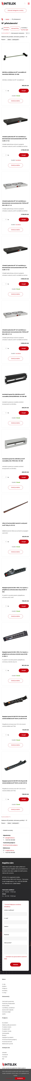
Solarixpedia (5, 1033)
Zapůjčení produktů (7, 1037)
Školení (4, 1035)
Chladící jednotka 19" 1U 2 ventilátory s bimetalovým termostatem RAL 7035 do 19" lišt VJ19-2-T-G (15, 203)
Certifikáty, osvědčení (8, 1008)
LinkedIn (4, 1052)
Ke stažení (5, 1023)
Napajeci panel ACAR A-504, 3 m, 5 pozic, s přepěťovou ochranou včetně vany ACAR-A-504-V (15, 654)
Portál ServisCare (7, 1041)
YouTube (4, 1057)
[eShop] (2, 19)
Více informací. (9, 1078)
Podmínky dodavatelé (8, 1003)
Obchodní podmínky (8, 1001)
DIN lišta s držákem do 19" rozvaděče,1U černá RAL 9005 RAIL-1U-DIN (14, 73)
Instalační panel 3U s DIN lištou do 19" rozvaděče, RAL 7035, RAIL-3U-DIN (13, 460)
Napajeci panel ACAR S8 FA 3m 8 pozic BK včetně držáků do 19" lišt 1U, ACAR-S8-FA (14, 782)
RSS (3, 1059)
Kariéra (4, 986)
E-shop (4, 992)
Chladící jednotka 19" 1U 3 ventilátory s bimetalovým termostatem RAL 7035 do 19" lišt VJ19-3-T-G (15, 332)
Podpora (4, 988)
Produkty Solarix (6, 1027)
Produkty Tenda (6, 1031)
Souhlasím (20, 1078)
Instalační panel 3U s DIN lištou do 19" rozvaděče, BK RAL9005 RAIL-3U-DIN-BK (14, 395)
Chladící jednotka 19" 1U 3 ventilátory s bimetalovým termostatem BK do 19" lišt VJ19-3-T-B (14, 268)
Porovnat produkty (6, 28)
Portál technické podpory (10, 845)
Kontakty (4, 990)
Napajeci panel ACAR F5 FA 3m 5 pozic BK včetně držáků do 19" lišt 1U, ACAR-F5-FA (14, 717)
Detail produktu (15, 101)
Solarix (7, 19)
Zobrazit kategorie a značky (15, 10)
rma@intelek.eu (9, 850)
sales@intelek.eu (10, 838)
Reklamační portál (7, 1044)
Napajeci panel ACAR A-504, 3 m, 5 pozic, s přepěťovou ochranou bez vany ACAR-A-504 (15, 590)
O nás (3, 984)
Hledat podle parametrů (9, 1025)
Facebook (5, 1054)
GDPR (3, 1014)
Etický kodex (5, 1005)
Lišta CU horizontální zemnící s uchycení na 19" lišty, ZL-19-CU (14, 524)
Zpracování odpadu (7, 1010)
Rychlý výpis (24, 30)
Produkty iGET (6, 1029)
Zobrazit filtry (15, 28)
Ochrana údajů (6, 1012)
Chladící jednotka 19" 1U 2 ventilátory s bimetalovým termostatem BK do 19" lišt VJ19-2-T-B (14, 139)
